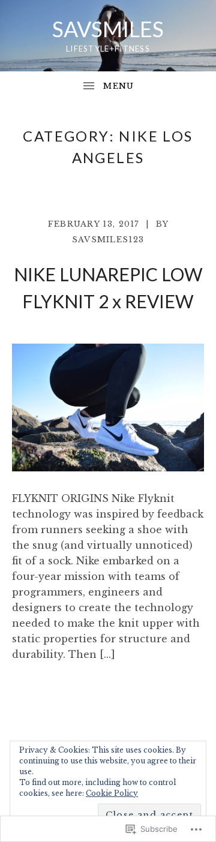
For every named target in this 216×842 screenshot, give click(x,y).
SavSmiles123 (108, 239)
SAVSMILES (108, 29)
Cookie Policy (112, 793)
